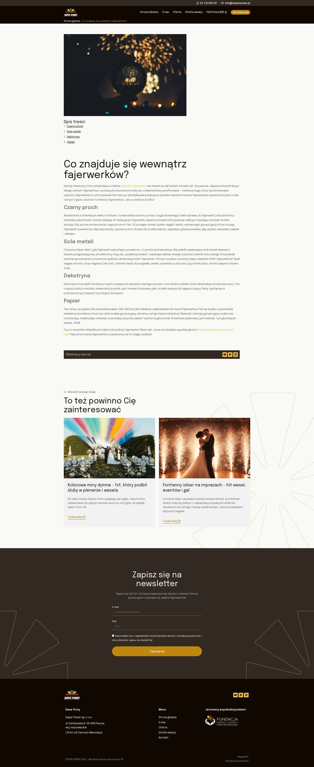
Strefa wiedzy (194, 12)
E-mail (115, 607)
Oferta (177, 12)
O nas (165, 12)
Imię (114, 621)
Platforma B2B (215, 12)
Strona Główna (149, 12)
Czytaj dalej (75, 516)
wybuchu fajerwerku (133, 186)
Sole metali (74, 131)
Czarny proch (75, 126)
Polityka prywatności (237, 761)
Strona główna (72, 21)
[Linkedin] (235, 354)
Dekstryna (73, 137)
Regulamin (243, 756)
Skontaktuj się (240, 12)
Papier (71, 142)
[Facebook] (230, 354)
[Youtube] (224, 354)
